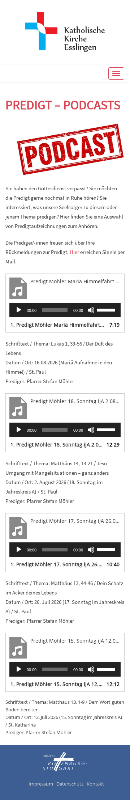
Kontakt (95, 783)
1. (57, 324)
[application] (65, 310)
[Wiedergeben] (18, 310)
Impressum (41, 783)
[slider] (107, 309)
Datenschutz (69, 783)
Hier (74, 252)
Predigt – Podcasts (63, 105)
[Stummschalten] (91, 310)
